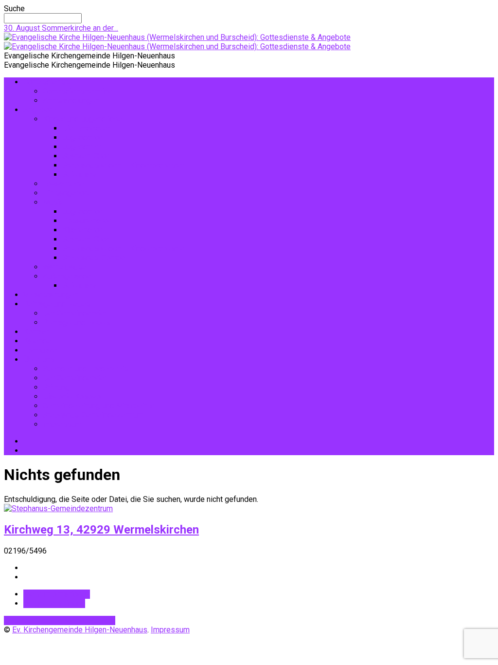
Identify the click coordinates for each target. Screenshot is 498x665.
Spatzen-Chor (85, 156)
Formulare (40, 350)
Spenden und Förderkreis (85, 368)
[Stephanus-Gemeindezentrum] (58, 508)
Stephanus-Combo (93, 257)
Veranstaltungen (50, 294)
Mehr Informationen (56, 594)
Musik (53, 202)
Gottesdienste (47, 82)
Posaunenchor (86, 220)
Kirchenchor (82, 230)
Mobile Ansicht (89, 620)
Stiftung (56, 387)
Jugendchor (82, 137)
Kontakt (36, 331)
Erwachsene (63, 183)
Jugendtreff (82, 146)
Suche (14, 8)
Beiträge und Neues (56, 304)
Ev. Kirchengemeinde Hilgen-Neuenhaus (79, 629)
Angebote (39, 109)
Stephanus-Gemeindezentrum (93, 415)
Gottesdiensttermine (78, 91)
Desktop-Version (34, 620)
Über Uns (38, 359)
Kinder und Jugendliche (82, 119)
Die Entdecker (86, 128)
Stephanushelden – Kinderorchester (123, 165)
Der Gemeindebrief (75, 313)
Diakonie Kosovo (72, 396)
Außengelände (67, 276)
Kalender (38, 341)
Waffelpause (65, 267)
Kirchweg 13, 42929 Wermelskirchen (101, 529)
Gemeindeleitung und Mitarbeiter (98, 405)
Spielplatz (79, 174)
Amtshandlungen (71, 100)
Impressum (62, 424)
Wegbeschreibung (54, 603)
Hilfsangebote (67, 193)
